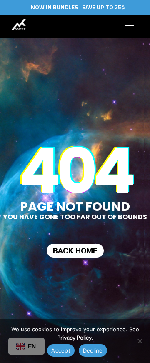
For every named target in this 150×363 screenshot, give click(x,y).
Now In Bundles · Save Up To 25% (78, 7)
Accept (60, 350)
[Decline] (139, 341)
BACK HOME (75, 250)
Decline (93, 350)
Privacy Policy (74, 337)
